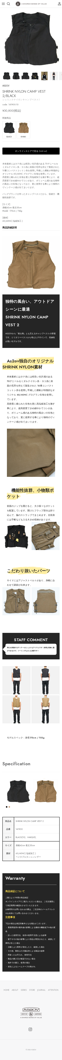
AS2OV (5, 85)
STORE (32, 989)
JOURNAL (41, 989)
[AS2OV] (31, 4)
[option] (31, 39)
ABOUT (15, 989)
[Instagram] (30, 1029)
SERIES (24, 989)
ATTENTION (53, 989)
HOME (6, 989)
